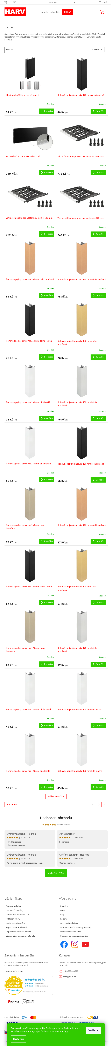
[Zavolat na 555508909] (9, 2)
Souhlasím (93, 1030)
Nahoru (13, 804)
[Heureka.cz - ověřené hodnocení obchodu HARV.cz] (29, 985)
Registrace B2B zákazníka (17, 927)
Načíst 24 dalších (56, 796)
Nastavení (18, 1039)
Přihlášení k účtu (13, 918)
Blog (62, 914)
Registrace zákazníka (15, 923)
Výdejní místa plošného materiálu (20, 936)
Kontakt (53, 2)
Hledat (67, 12)
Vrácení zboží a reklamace (17, 914)
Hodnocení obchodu (56, 818)
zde (66, 1031)
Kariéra (63, 918)
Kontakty (64, 906)
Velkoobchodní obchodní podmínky (75, 927)
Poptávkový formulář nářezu (18, 931)
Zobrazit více (56, 873)
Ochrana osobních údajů (70, 931)
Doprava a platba (13, 906)
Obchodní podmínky (14, 910)
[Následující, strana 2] (99, 804)
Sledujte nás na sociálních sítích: (74, 936)
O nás (62, 910)
